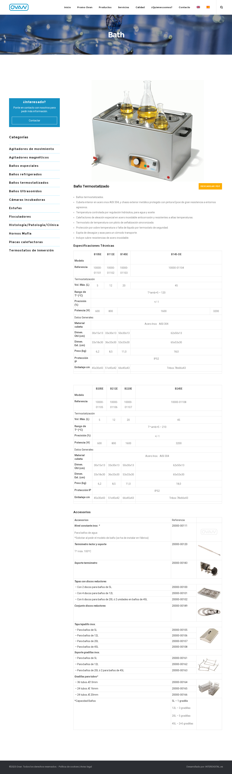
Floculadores (20, 216)
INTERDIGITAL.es (214, 766)
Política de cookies (69, 766)
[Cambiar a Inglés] (198, 7)
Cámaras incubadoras (27, 199)
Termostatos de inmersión (31, 250)
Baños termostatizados (29, 182)
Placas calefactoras (26, 242)
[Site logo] (19, 7)
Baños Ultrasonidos (25, 191)
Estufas (15, 208)
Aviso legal (86, 766)
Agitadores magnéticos (29, 157)
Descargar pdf (210, 186)
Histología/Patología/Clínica (34, 225)
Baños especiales (24, 166)
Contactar (34, 120)
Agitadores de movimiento (31, 149)
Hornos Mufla (20, 233)
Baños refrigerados (25, 174)
